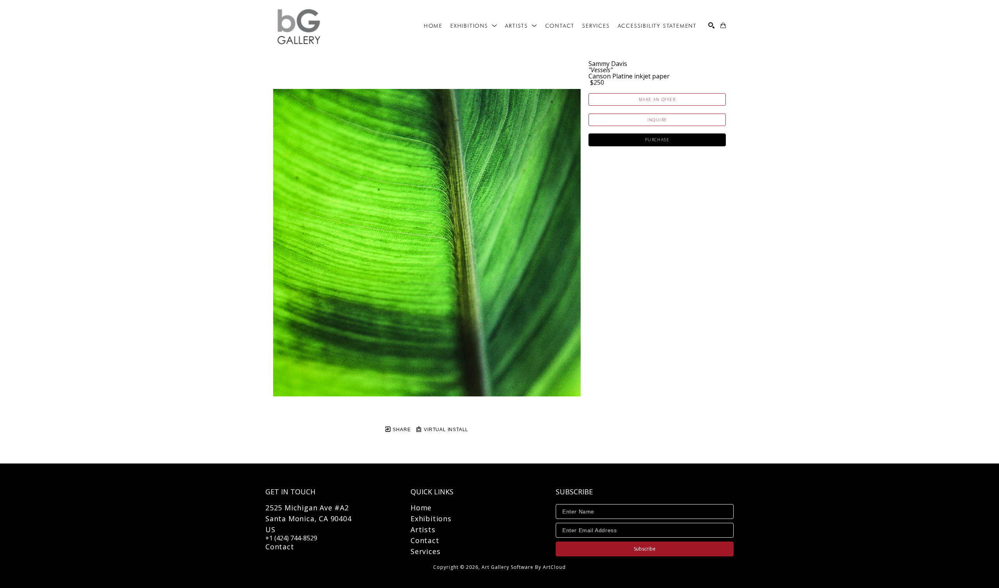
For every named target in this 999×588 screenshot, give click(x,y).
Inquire (657, 120)
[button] (473, 26)
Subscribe (645, 548)
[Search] (711, 25)
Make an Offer (657, 99)
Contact (279, 546)
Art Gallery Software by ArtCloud (524, 567)
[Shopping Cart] (723, 25)
